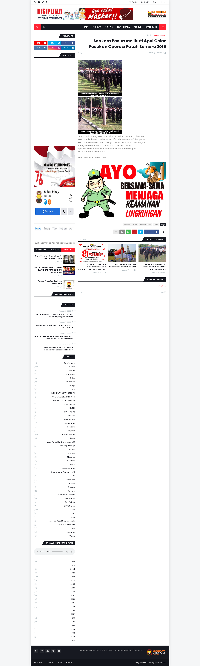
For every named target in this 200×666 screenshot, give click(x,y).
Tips (54, 528)
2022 (54, 576)
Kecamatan (54, 423)
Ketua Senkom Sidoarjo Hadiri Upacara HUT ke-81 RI (122, 265)
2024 (54, 569)
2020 (54, 584)
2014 (54, 606)
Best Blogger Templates (155, 662)
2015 (54, 603)
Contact (51, 662)
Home (163, 2)
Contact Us (145, 2)
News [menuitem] (110, 27)
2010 (54, 621)
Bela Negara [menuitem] (123, 27)
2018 (54, 591)
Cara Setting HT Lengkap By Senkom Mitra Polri (48, 257)
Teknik (54, 517)
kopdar (54, 430)
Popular (68, 249)
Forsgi (54, 385)
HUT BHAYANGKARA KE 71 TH (54, 397)
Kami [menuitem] (86, 27)
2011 (54, 618)
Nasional (54, 460)
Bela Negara (54, 363)
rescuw (54, 487)
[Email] (122, 232)
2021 (54, 580)
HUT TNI (54, 415)
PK (54, 475)
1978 (54, 636)
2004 (54, 629)
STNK (54, 513)
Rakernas (54, 479)
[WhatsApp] (128, 232)
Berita (149, 35)
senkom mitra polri (54, 494)
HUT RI (54, 408)
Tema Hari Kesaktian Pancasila (54, 521)
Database (54, 374)
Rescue (54, 483)
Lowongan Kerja (54, 445)
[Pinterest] (134, 232)
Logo (54, 438)
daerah (54, 370)
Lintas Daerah (145, 225)
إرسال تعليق (161, 285)
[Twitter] (140, 232)
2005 (54, 625)
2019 (54, 588)
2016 (54, 599)
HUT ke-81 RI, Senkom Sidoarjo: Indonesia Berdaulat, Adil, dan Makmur (92, 267)
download (54, 381)
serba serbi (54, 498)
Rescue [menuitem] (137, 27)
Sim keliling (54, 502)
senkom (127, 225)
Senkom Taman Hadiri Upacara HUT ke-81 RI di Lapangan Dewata (154, 267)
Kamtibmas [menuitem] (151, 27)
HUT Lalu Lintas (54, 404)
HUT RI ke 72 (54, 412)
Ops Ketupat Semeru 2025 (54, 472)
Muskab (54, 453)
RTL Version (133, 2)
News (135, 225)
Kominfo (54, 427)
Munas (54, 449)
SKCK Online (54, 506)
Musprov (54, 457)
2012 (54, 614)
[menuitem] (162, 27)
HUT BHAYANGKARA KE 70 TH (54, 393)
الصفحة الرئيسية (160, 35)
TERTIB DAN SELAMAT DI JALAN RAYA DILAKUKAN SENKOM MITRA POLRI (48, 270)
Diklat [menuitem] (97, 27)
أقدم (81, 292)
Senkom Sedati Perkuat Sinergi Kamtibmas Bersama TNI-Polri (58, 348)
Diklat (54, 378)
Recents (54, 249)
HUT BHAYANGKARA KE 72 (54, 400)
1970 (54, 640)
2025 (54, 565)
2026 (54, 561)
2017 (54, 595)
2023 (54, 573)
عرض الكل (82, 239)
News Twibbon (54, 468)
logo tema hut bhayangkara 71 (54, 442)
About (155, 2)
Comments (41, 249)
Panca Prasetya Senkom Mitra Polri (50, 282)
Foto (54, 389)
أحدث (162, 292)
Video (54, 536)
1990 (54, 633)
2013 (54, 610)
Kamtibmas (54, 419)
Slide (54, 509)
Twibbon (54, 532)
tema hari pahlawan (54, 524)
